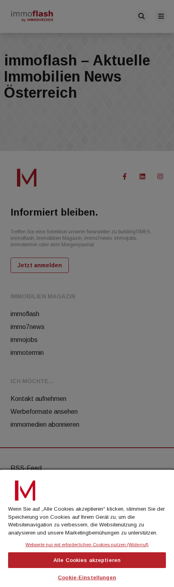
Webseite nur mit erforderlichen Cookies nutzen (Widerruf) (87, 544)
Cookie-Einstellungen (87, 577)
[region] (87, 527)
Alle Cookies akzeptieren (87, 560)
